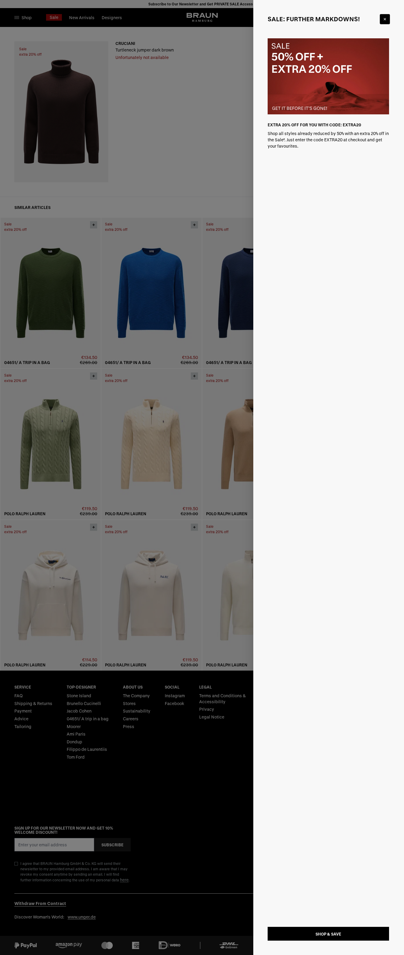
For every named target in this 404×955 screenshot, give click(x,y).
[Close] (385, 19)
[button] (202, 477)
